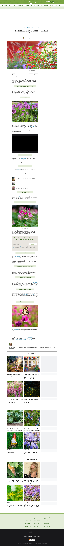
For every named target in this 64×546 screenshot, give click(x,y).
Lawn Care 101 (46, 521)
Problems (51, 5)
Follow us (32, 74)
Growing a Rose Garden (38, 521)
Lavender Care (36, 523)
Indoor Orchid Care (37, 520)
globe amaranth (16, 329)
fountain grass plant (17, 256)
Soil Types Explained (47, 523)
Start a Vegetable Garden (48, 526)
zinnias (22, 339)
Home (25, 27)
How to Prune (46, 520)
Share (14, 74)
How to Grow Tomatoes (38, 518)
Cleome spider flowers (23, 230)
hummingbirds (32, 273)
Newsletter (36, 74)
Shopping (13, 5)
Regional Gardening (44, 5)
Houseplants (36, 5)
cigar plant (19, 169)
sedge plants (35, 282)
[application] (25, 143)
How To (56, 5)
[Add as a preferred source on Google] (32, 540)
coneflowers (26, 339)
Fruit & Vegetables (28, 5)
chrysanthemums (18, 339)
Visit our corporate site (44, 543)
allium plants (32, 126)
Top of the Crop (37, 27)
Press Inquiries (27, 523)
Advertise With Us (27, 521)
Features (40, 38)
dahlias (32, 339)
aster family (30, 337)
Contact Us (26, 518)
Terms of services (22, 246)
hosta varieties (23, 158)
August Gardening (7, 5)
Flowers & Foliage (20, 5)
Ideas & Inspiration (30, 27)
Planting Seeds (46, 518)
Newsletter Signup (28, 520)
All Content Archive (28, 526)
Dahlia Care (36, 526)
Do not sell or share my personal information (32, 536)
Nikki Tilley (27, 38)
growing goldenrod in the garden (28, 294)
